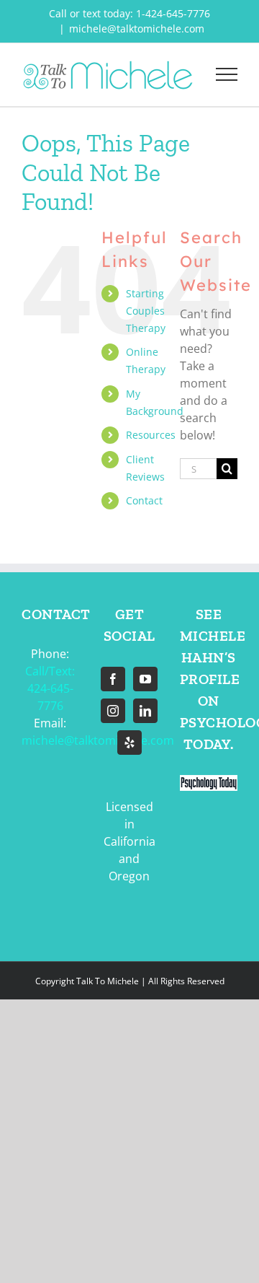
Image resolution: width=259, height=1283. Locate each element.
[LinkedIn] (145, 711)
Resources (151, 435)
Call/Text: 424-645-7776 (50, 688)
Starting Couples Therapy (145, 310)
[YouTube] (145, 679)
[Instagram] (113, 711)
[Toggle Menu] (227, 74)
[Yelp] (129, 742)
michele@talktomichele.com (136, 28)
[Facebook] (113, 679)
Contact (144, 500)
